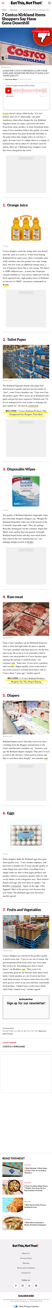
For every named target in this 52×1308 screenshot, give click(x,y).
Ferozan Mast (11, 79)
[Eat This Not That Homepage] (26, 3)
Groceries (13, 10)
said (13, 662)
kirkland (19, 1046)
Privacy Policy (26, 1258)
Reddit (6, 284)
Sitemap (26, 1263)
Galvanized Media (20, 1299)
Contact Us (26, 1273)
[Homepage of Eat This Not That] (25, 1245)
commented (33, 405)
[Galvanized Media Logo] (26, 1296)
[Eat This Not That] (26, 999)
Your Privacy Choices (29, 1306)
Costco (6, 113)
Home (4, 10)
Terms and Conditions (26, 1268)
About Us (26, 1253)
